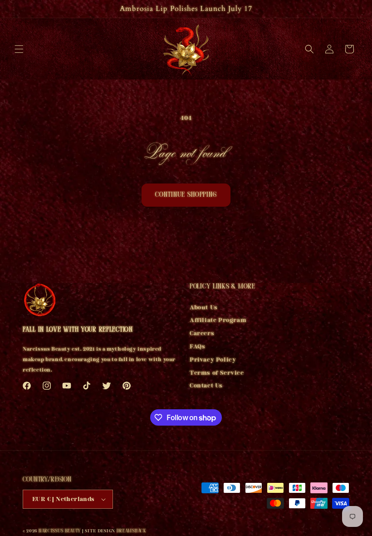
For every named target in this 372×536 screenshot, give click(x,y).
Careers (202, 333)
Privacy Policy (213, 359)
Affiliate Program (218, 320)
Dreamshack (132, 531)
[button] (19, 49)
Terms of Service (217, 372)
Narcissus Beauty (60, 531)
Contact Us (206, 385)
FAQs (197, 346)
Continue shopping (186, 195)
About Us (204, 309)
